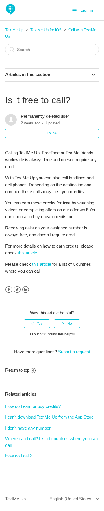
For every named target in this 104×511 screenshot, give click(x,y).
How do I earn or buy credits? (33, 406)
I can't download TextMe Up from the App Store (49, 417)
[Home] (10, 13)
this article (27, 252)
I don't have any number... (29, 427)
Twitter (17, 289)
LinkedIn (25, 289)
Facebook (8, 289)
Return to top (17, 370)
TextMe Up (14, 30)
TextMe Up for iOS (46, 30)
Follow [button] (52, 133)
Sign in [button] (87, 10)
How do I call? (18, 455)
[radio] (37, 323)
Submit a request (74, 351)
